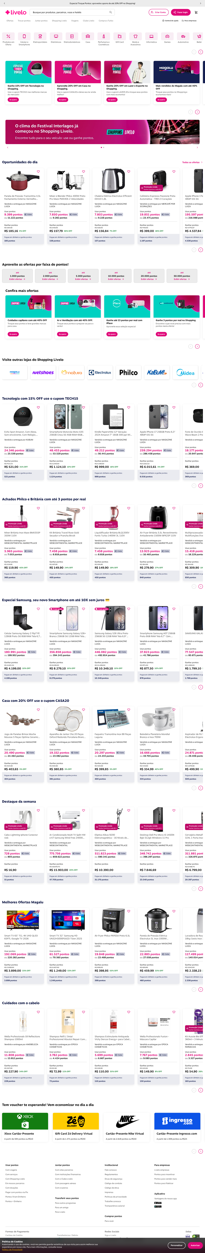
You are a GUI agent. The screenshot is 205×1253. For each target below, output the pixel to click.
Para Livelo (60, 1212)
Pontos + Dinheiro (13, 1201)
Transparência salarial (115, 1206)
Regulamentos (111, 1174)
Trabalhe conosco (113, 1201)
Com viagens (11, 1170)
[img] (196, 1236)
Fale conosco (111, 1170)
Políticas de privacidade (116, 1197)
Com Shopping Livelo (15, 1179)
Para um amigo (61, 1207)
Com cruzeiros (61, 1188)
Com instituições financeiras (68, 1174)
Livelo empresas (161, 1170)
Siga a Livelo (110, 1235)
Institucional (111, 1165)
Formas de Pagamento (17, 1231)
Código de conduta (113, 1183)
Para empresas (162, 1165)
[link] (15, 12)
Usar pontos (11, 1165)
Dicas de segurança (113, 1179)
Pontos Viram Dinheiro (15, 1197)
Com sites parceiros (64, 1170)
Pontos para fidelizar (163, 1183)
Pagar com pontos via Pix (16, 1192)
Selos (188, 1231)
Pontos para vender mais (165, 1179)
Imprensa (109, 1192)
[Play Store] (157, 1207)
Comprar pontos (113, 1216)
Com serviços (11, 1174)
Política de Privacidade (12, 1249)
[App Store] (157, 1203)
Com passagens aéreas (65, 1183)
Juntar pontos (62, 1165)
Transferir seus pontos (67, 1198)
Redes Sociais (112, 1231)
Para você (109, 1221)
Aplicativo (159, 1193)
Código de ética (112, 1188)
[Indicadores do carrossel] (102, 147)
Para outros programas (65, 1203)
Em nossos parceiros (14, 1183)
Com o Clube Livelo (64, 1179)
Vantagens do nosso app (165, 1198)
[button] (4, 3)
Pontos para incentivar (164, 1174)
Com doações (11, 1188)
